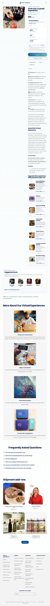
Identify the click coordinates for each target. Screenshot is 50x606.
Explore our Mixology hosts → (12, 289)
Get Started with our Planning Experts (37, 54)
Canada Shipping (13, 296)
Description (33, 62)
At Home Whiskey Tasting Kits (18, 564)
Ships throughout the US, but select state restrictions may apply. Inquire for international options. (37, 86)
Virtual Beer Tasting (18, 561)
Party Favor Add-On (36, 506)
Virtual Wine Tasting (18, 558)
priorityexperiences (12, 601)
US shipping (35, 296)
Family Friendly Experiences (28, 583)
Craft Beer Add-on (36, 536)
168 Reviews (37, 12)
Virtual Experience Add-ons (29, 579)
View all (25, 542)
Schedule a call (37, 58)
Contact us (39, 561)
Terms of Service (7, 572)
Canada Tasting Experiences (17, 573)
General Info (39, 563)
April (8, 296)
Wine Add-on (14, 536)
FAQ (41, 62)
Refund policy (6, 575)
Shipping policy (26, 603)
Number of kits (32, 23)
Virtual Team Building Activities (29, 566)
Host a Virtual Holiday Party (28, 561)
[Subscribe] (34, 594)
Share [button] (30, 68)
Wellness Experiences (30, 586)
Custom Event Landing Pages (6, 565)
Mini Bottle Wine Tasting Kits (29, 574)
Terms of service (41, 601)
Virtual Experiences (7, 298)
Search (4, 559)
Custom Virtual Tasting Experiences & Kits (19, 578)
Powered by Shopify (20, 601)
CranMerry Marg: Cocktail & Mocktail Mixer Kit (14, 507)
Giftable (20, 296)
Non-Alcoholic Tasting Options (17, 569)
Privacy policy (34, 601)
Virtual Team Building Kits (28, 570)
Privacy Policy (6, 569)
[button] (2, 2)
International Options (27, 296)
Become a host (39, 569)
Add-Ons (32, 64)
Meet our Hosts (6, 562)
